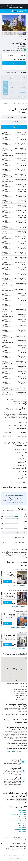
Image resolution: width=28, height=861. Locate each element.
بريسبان (19, 858)
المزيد (25, 419)
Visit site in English (13, 7)
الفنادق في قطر (22, 812)
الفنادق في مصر (22, 825)
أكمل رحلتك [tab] (23, 802)
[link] (17, 585)
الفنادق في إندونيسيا (22, 818)
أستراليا (16, 855)
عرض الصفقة (7, 581)
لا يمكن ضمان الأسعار (20, 839)
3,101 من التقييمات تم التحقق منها (11, 50)
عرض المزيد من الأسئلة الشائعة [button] (14, 751)
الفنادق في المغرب (22, 810)
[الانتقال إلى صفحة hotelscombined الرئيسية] (17, 11)
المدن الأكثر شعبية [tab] (11, 799)
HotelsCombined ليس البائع (19, 843)
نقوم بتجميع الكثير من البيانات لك (18, 846)
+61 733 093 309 (21, 48)
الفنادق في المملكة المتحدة (20, 829)
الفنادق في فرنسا (22, 827)
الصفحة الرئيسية (23, 855)
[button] (1, 6)
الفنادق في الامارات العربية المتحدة (18, 820)
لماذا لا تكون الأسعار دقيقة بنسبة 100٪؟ (16, 849)
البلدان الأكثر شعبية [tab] (21, 799)
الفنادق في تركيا (22, 816)
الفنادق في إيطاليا (22, 831)
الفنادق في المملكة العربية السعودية (18, 814)
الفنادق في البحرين (22, 823)
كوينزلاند (8, 855)
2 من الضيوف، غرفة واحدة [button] (18, 59)
